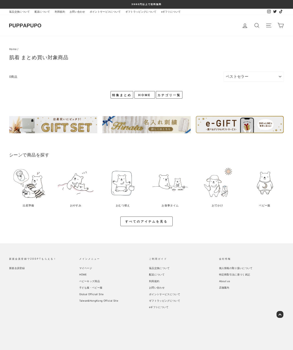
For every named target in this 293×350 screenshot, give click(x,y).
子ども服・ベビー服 (91, 287)
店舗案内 (224, 287)
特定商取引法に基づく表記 (234, 274)
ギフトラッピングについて (141, 11)
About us (224, 281)
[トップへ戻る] (280, 314)
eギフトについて (171, 11)
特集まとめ (122, 95)
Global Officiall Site (91, 294)
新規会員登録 (17, 268)
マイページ (85, 268)
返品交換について (19, 11)
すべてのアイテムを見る (146, 221)
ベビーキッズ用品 (89, 281)
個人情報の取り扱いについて (236, 268)
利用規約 (60, 11)
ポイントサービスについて (105, 11)
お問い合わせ (77, 11)
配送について (42, 11)
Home (12, 49)
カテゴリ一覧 (169, 95)
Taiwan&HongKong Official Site (98, 300)
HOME (144, 95)
